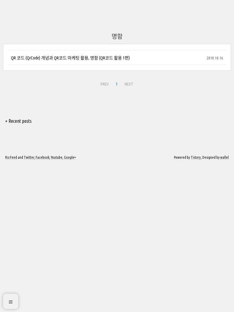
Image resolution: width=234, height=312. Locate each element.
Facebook (42, 157)
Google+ (70, 157)
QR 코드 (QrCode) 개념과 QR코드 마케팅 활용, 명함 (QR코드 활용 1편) (70, 57)
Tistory (196, 157)
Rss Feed (11, 157)
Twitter (29, 157)
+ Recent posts (18, 121)
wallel (224, 157)
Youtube (56, 157)
